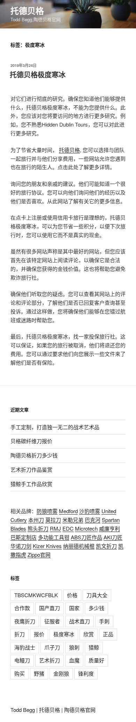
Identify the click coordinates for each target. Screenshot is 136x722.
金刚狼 (61, 673)
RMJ (55, 528)
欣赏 (88, 634)
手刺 (104, 621)
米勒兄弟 (72, 519)
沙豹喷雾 (89, 511)
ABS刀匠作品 (86, 537)
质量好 (96, 660)
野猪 (39, 673)
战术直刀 (79, 621)
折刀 (19, 634)
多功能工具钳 (53, 537)
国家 (74, 607)
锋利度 (86, 673)
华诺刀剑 (20, 545)
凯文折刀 (106, 545)
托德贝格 (27, 10)
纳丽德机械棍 (79, 545)
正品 (108, 634)
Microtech (86, 528)
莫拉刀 (53, 519)
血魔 (74, 660)
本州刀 (36, 519)
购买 (19, 673)
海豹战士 (24, 647)
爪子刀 (52, 647)
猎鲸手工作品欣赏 (31, 483)
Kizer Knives (47, 545)
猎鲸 (94, 647)
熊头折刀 (38, 528)
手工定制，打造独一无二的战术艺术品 (54, 427)
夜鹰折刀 (24, 621)
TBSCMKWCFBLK (36, 595)
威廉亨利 (109, 528)
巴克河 (92, 519)
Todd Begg (22, 709)
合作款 (22, 607)
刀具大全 (96, 595)
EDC (68, 528)
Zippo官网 (39, 554)
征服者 (52, 621)
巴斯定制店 (23, 537)
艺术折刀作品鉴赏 (31, 469)
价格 (72, 595)
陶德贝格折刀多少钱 (34, 455)
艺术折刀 (49, 660)
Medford (68, 511)
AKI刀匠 (113, 537)
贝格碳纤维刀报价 (31, 440)
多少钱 (96, 607)
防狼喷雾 (47, 511)
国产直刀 (49, 607)
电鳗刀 (22, 660)
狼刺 (74, 647)
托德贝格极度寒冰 (38, 74)
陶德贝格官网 (80, 709)
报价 (39, 634)
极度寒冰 (63, 634)
